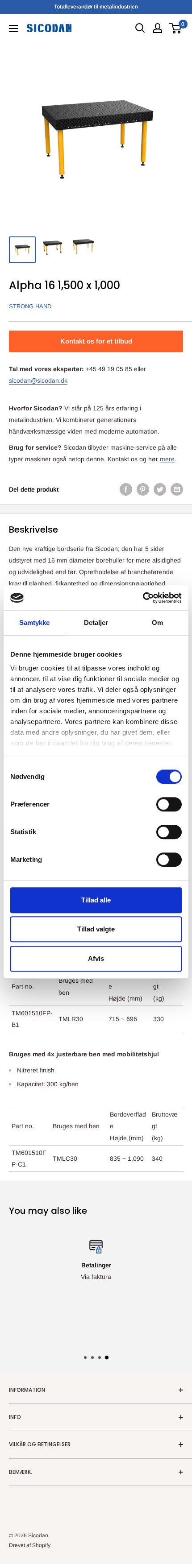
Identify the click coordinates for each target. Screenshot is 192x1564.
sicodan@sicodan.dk (38, 380)
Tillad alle (96, 900)
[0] (175, 28)
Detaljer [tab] (96, 622)
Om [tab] (157, 622)
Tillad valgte (96, 929)
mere (167, 459)
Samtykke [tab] (34, 622)
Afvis (96, 958)
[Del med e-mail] (177, 489)
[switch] (169, 804)
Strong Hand (30, 306)
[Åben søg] (140, 28)
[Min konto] (157, 28)
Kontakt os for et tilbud (96, 341)
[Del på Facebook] (126, 489)
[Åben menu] (13, 28)
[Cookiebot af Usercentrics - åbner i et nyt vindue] (143, 598)
